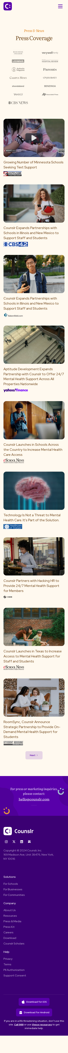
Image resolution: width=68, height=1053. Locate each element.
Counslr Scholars (13, 943)
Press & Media (12, 921)
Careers (8, 932)
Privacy (7, 959)
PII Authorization (14, 970)
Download (9, 938)
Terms (7, 964)
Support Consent (14, 975)
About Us (9, 910)
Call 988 (19, 1024)
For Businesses (12, 889)
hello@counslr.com (34, 799)
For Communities (14, 895)
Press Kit (9, 927)
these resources (42, 1024)
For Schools (10, 884)
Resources (10, 916)
